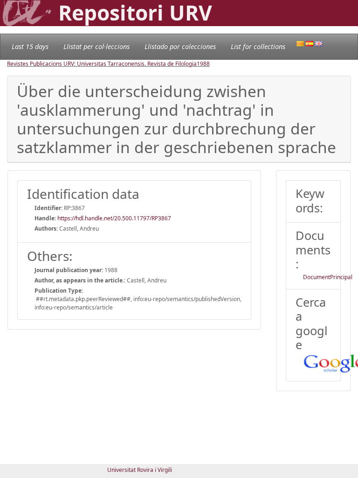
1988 (203, 64)
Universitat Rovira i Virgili (139, 470)
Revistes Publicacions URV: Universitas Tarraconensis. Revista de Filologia (102, 64)
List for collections (258, 46)
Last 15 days (30, 46)
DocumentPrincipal (327, 277)
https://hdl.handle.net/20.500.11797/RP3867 (114, 218)
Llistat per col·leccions (96, 46)
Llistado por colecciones (180, 46)
